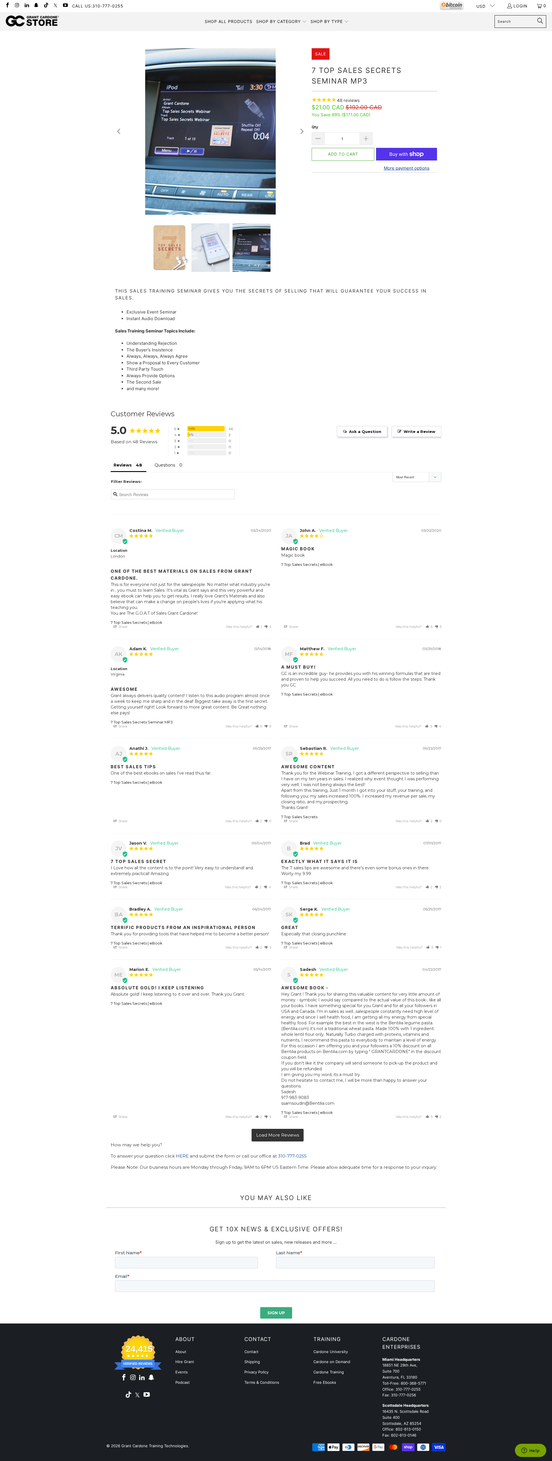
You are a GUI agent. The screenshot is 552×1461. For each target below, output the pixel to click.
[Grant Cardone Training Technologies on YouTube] (65, 5)
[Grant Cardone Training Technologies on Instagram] (17, 5)
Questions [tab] (165, 465)
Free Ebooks (324, 1382)
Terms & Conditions (261, 1382)
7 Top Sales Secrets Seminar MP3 (142, 722)
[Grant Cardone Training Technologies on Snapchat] (36, 5)
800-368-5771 (413, 1383)
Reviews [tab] (123, 465)
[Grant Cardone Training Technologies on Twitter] (55, 5)
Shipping (252, 1361)
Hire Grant (184, 1361)
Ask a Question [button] (365, 431)
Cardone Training (328, 1372)
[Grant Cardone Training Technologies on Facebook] (7, 5)
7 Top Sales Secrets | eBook (136, 622)
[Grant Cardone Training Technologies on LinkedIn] (26, 5)
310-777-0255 (292, 1156)
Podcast (182, 1382)
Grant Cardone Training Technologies (154, 1445)
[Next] (301, 131)
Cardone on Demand (331, 1361)
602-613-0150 (408, 1429)
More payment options (407, 168)
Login (520, 5)
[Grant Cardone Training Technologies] (32, 21)
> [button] (278, 1135)
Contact (251, 1351)
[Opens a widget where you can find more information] (530, 1451)
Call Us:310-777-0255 (97, 5)
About (180, 1351)
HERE (182, 1156)
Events (181, 1372)
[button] (281, 21)
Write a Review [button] (419, 431)
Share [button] (122, 627)
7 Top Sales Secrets (299, 816)
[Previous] (119, 131)
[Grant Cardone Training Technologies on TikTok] (46, 5)
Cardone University (330, 1351)
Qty (315, 127)
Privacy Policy (256, 1372)
